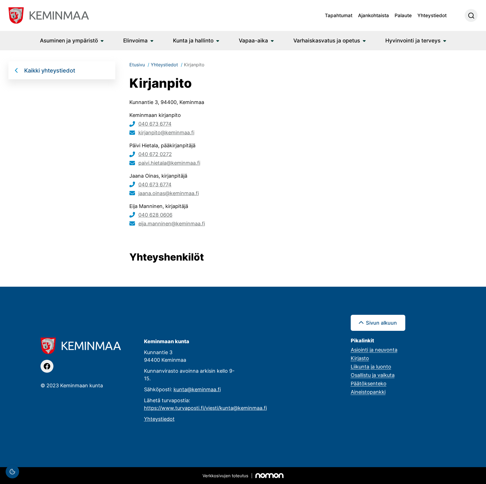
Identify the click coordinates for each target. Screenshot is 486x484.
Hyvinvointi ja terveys (412, 40)
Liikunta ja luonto (371, 366)
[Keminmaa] (48, 15)
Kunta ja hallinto (193, 40)
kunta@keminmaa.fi (197, 389)
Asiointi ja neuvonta (374, 349)
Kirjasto (360, 358)
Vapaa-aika (253, 40)
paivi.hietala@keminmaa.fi (169, 162)
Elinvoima (135, 40)
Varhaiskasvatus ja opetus (326, 40)
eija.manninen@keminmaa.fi (171, 223)
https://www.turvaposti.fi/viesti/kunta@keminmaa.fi (205, 407)
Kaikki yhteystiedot (49, 70)
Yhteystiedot (432, 15)
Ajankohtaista (373, 15)
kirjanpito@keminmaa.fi (166, 132)
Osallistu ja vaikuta (373, 374)
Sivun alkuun (381, 322)
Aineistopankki (368, 391)
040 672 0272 (155, 154)
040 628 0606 (155, 214)
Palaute (403, 15)
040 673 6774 (155, 123)
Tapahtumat (338, 15)
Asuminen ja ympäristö (69, 40)
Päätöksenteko (368, 383)
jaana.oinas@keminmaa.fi (168, 193)
